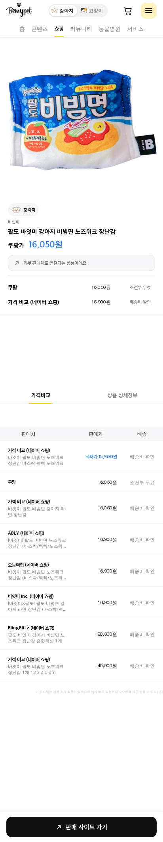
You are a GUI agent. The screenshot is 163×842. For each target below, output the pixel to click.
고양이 (96, 10)
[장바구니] (128, 10)
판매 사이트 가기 (87, 827)
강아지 (66, 10)
